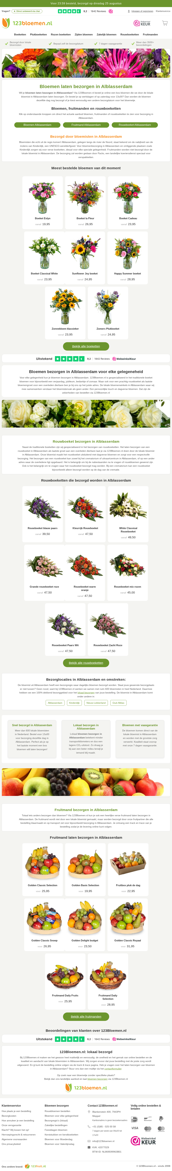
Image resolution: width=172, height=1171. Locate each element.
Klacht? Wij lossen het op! (15, 1130)
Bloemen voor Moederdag (58, 1139)
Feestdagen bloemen (56, 1130)
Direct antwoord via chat (28, 11)
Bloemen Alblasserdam (37, 124)
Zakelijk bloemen (106, 34)
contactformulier (112, 1068)
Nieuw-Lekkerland (96, 702)
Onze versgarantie (11, 1125)
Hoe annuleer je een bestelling (18, 1120)
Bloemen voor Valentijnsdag (59, 1144)
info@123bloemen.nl (103, 1141)
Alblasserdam (55, 702)
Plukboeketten (38, 34)
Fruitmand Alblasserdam (86, 124)
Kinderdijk (74, 702)
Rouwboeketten (129, 34)
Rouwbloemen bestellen (57, 1111)
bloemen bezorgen (98, 1079)
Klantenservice (163, 11)
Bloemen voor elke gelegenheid (61, 1115)
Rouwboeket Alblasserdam (135, 124)
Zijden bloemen (84, 34)
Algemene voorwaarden (14, 1139)
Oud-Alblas (118, 702)
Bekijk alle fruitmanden (86, 1016)
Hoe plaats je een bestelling (16, 1111)
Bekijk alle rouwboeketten (86, 663)
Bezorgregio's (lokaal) (56, 1120)
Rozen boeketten (61, 34)
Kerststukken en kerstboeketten (61, 1134)
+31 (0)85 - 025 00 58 (104, 1126)
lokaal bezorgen (86, 692)
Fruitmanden (150, 34)
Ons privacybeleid (11, 1144)
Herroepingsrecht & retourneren (19, 1134)
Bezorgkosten (9, 1115)
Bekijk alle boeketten (86, 346)
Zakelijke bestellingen (56, 1125)
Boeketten (20, 34)
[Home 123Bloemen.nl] (27, 23)
